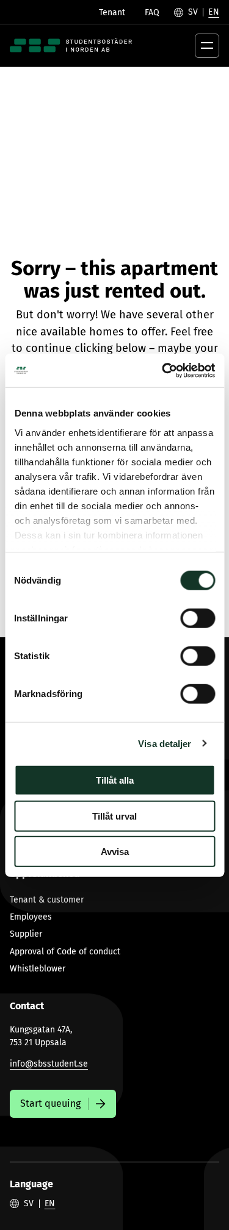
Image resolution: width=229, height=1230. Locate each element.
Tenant (112, 12)
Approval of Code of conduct (65, 951)
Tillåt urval (114, 815)
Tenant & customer (47, 900)
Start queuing (50, 1103)
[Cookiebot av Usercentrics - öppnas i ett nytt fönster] (163, 370)
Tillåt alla (115, 780)
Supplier (26, 934)
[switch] (197, 618)
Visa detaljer (164, 743)
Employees (31, 917)
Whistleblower (37, 969)
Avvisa (115, 851)
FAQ (152, 12)
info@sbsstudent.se (49, 1064)
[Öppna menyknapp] (207, 46)
